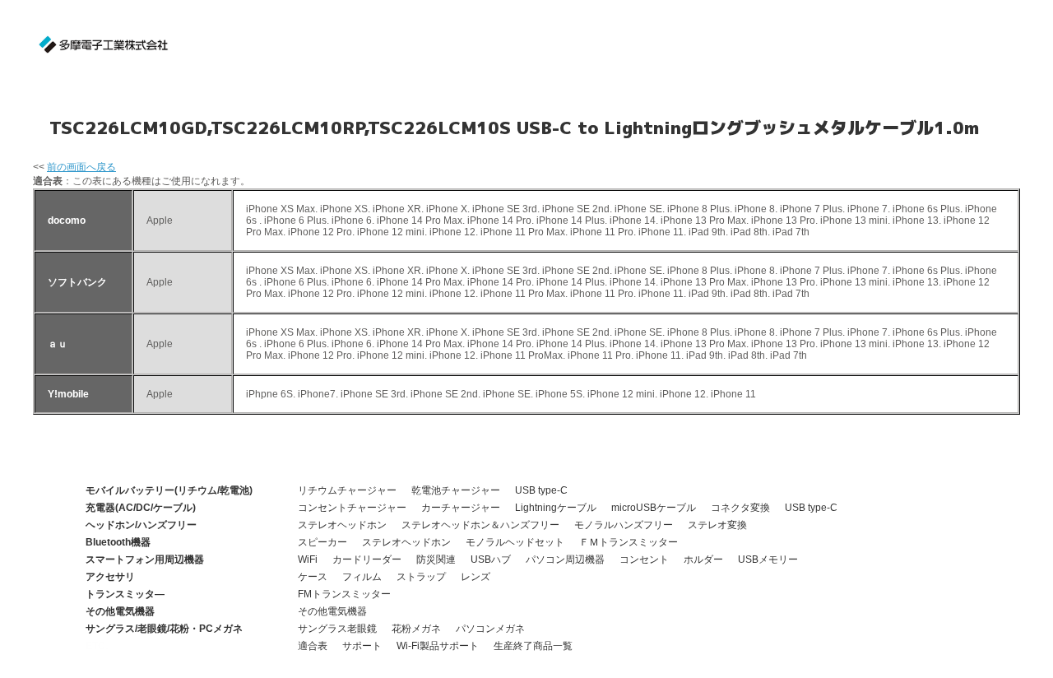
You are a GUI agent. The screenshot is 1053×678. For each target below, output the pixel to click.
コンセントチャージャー (352, 507)
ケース (312, 577)
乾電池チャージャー (455, 490)
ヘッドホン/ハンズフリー (141, 525)
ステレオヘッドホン (342, 525)
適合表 (312, 646)
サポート (362, 646)
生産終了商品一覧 (533, 646)
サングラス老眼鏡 (337, 628)
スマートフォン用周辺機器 (145, 559)
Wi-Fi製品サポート (438, 646)
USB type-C (541, 490)
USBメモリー (768, 559)
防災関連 (436, 559)
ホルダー (703, 559)
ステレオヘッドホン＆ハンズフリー (480, 525)
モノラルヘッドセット (515, 542)
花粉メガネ (416, 628)
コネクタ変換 (740, 507)
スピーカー (322, 542)
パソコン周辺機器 (565, 559)
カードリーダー (366, 559)
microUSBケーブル (653, 507)
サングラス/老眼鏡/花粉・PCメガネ (164, 628)
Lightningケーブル (555, 507)
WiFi (308, 559)
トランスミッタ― (125, 594)
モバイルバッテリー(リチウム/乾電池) (169, 490)
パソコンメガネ (490, 628)
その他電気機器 (120, 611)
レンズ (475, 577)
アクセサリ (110, 577)
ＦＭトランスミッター (628, 542)
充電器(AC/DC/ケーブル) (141, 507)
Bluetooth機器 (118, 542)
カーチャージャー (460, 507)
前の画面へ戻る (81, 167)
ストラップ (421, 577)
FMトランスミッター (344, 594)
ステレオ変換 (717, 525)
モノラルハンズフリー (623, 525)
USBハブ (491, 559)
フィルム (362, 577)
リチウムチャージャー (347, 490)
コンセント (644, 559)
